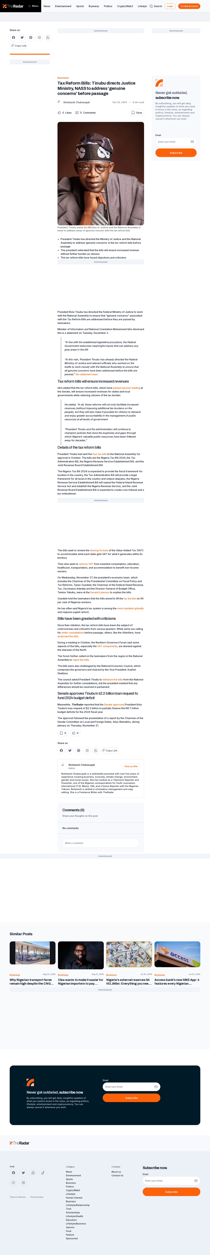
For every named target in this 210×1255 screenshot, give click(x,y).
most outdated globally (130, 608)
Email (158, 135)
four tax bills (100, 454)
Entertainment (63, 6)
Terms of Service (18, 1197)
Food (68, 1231)
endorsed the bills (67, 636)
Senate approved (114, 704)
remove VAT (86, 563)
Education (71, 1220)
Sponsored (72, 1238)
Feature (70, 1234)
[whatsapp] (48, 37)
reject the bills (81, 659)
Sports (80, 6)
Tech (68, 1208)
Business (94, 6)
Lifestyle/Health (74, 1216)
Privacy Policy (37, 1197)
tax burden (130, 598)
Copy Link (20, 45)
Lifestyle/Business (76, 1223)
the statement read (86, 374)
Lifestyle (143, 6)
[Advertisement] (30, 115)
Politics (108, 6)
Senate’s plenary (99, 592)
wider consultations (72, 632)
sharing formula (99, 550)
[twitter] (22, 37)
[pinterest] (30, 37)
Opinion (70, 1227)
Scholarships (73, 1212)
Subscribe (176, 152)
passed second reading (126, 387)
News (47, 6)
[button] (64, 112)
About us (116, 1171)
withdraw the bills (113, 679)
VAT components (107, 646)
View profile (131, 766)
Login (170, 6)
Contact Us (117, 1175)
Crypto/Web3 (125, 6)
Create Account (189, 6)
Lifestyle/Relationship (78, 1205)
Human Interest (74, 1197)
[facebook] (13, 37)
